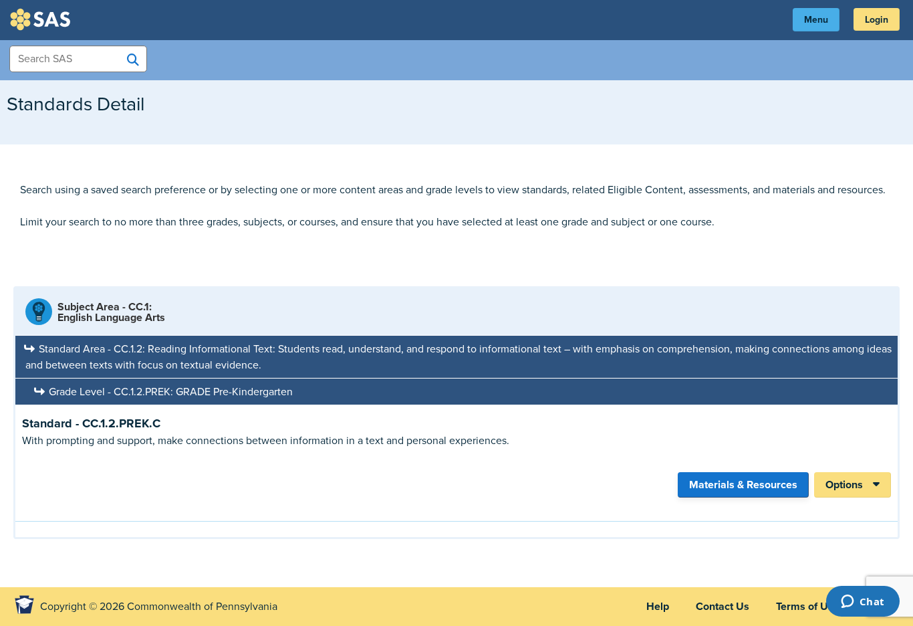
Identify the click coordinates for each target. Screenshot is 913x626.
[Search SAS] (133, 59)
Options (844, 485)
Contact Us (722, 606)
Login (876, 19)
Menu (816, 19)
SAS (42, 19)
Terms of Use (807, 606)
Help (657, 606)
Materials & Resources (743, 485)
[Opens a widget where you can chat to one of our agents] (862, 602)
